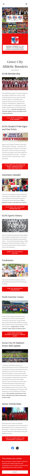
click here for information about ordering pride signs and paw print (15, 166)
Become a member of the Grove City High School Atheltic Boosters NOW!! (15, 47)
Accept (15, 472)
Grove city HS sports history (15, 252)
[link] (15, 40)
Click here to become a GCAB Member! (15, 118)
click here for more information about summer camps (15, 334)
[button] (3, 4)
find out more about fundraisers (15, 289)
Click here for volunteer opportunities (15, 207)
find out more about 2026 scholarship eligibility (15, 438)
